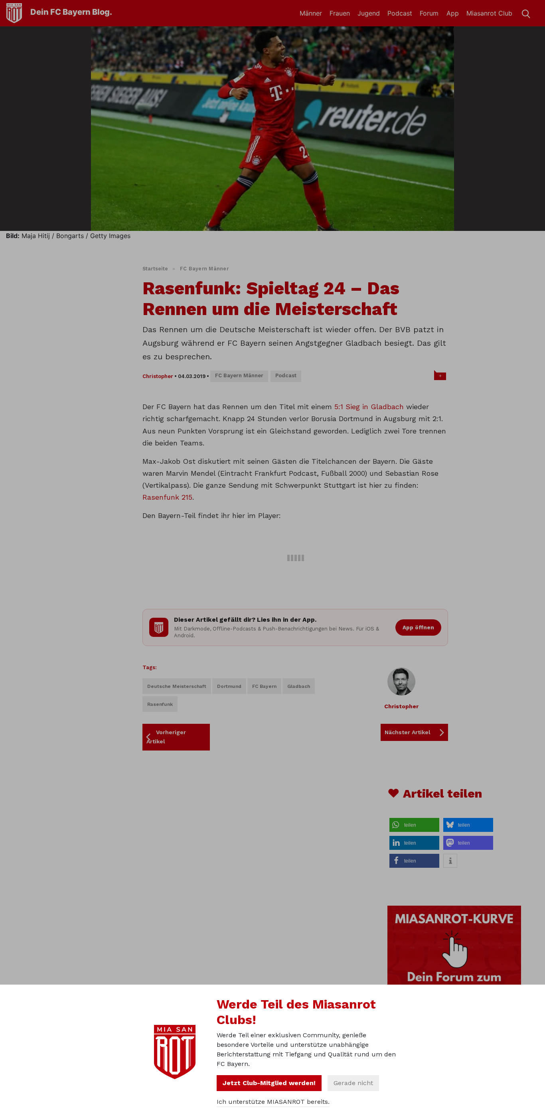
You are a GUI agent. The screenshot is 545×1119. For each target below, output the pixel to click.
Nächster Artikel (407, 732)
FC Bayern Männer (204, 269)
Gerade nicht (353, 1083)
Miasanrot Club (489, 13)
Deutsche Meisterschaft (176, 686)
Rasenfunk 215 (167, 497)
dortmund (229, 686)
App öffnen (418, 627)
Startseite (155, 269)
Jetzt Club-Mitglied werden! (269, 1083)
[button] (414, 825)
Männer (311, 13)
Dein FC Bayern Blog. (71, 12)
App (452, 13)
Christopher (157, 376)
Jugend (368, 13)
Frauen (340, 13)
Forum (429, 13)
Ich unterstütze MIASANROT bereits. (273, 1101)
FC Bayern (264, 686)
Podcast (399, 13)
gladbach (298, 686)
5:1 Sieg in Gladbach (369, 406)
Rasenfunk (160, 704)
